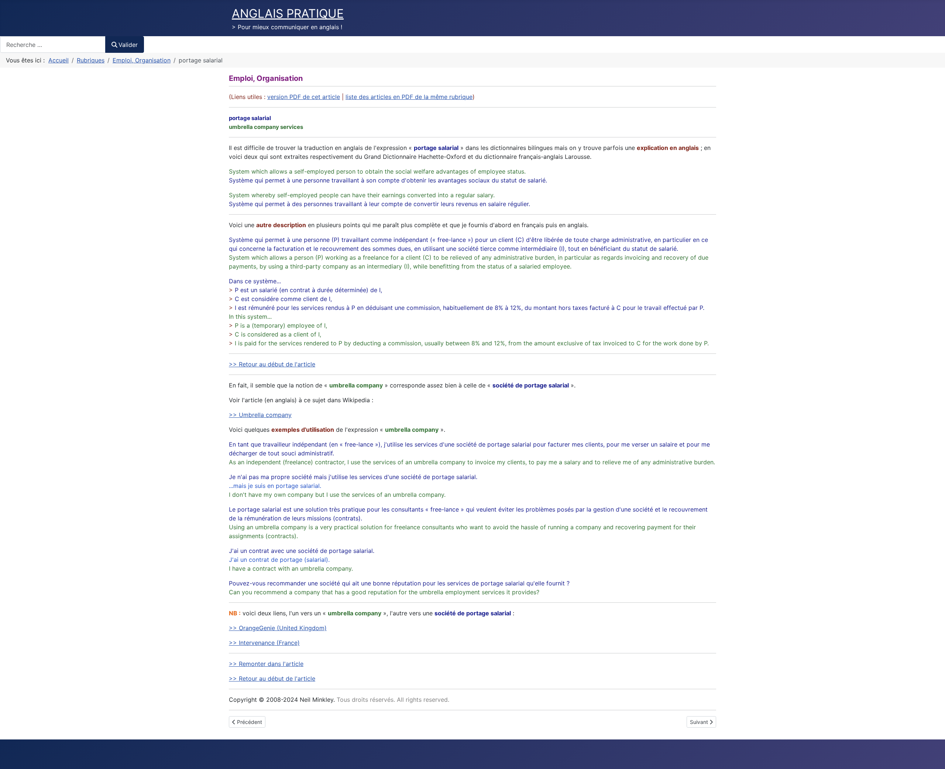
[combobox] (53, 44)
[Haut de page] (932, 755)
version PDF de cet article (303, 96)
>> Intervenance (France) (264, 642)
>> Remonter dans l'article (266, 663)
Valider (128, 44)
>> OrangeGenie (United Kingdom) (278, 628)
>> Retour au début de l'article (272, 364)
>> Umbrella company (260, 414)
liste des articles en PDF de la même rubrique (409, 96)
